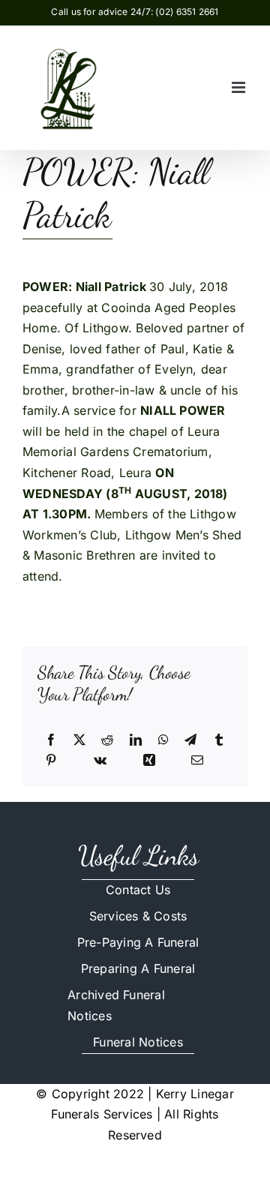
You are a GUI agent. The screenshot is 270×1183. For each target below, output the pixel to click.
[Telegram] (190, 740)
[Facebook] (51, 740)
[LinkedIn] (135, 740)
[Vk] (100, 760)
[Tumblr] (219, 740)
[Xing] (149, 760)
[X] (79, 740)
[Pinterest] (51, 760)
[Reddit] (107, 740)
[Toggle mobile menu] (240, 87)
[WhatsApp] (163, 740)
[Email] (197, 760)
